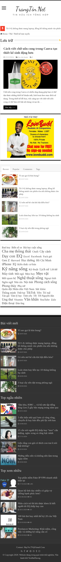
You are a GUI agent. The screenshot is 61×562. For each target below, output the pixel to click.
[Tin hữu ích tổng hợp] (31, 9)
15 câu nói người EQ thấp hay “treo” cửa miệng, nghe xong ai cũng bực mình (38, 431)
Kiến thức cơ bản (26, 264)
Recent (6, 169)
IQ (14, 264)
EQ (19, 255)
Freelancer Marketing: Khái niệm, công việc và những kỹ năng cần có (37, 530)
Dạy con (8, 256)
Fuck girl (47, 256)
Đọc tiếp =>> (10, 107)
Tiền (39, 292)
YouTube (45, 299)
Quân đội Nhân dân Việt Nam (18, 289)
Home (5, 34)
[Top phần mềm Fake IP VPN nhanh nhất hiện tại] (8, 481)
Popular (16, 169)
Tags (38, 169)
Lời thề (53, 269)
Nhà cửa (18, 282)
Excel (26, 256)
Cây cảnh (45, 251)
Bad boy (6, 247)
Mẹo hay (30, 273)
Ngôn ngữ (7, 282)
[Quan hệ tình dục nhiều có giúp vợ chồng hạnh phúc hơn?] (8, 494)
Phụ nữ (21, 285)
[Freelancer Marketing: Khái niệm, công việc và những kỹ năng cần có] (8, 532)
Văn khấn (31, 299)
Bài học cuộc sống (32, 247)
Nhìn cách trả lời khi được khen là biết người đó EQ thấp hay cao (36, 504)
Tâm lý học (16, 295)
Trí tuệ (46, 292)
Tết (35, 295)
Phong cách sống (45, 282)
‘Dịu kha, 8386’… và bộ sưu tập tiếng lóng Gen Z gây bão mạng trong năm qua (38, 406)
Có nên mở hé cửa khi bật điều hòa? (34, 202)
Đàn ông (20, 303)
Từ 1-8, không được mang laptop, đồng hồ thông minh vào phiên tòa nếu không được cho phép (39, 191)
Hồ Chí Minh (43, 260)
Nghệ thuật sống (30, 278)
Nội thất (28, 282)
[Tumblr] (36, 551)
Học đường (28, 260)
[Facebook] (24, 551)
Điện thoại (8, 303)
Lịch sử (44, 269)
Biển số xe (17, 247)
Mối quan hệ (9, 278)
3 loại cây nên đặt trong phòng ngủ (34, 228)
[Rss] (21, 551)
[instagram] (39, 551)
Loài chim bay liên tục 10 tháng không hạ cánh (39, 215)
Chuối (35, 251)
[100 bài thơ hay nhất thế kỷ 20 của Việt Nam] (8, 520)
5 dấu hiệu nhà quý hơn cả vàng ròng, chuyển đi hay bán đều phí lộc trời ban (37, 419)
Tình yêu (27, 295)
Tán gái (5, 295)
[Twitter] (27, 551)
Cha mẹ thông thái (16, 251)
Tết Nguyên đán (46, 295)
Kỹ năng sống (15, 268)
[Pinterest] (30, 551)
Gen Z (6, 260)
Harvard (15, 260)
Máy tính (7, 273)
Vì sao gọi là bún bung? (29, 175)
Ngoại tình (50, 278)
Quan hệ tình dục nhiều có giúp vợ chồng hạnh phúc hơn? (35, 492)
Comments (27, 169)
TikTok (31, 292)
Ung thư (7, 299)
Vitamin (18, 299)
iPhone (6, 264)
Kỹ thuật (33, 269)
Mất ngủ (19, 273)
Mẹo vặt (42, 273)
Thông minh (9, 292)
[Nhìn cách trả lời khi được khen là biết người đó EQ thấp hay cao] (8, 507)
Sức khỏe (41, 289)
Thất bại (21, 292)
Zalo (53, 299)
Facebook (36, 256)
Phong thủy (9, 285)
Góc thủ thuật (23, 57)
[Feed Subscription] (60, 40)
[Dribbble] (33, 551)
